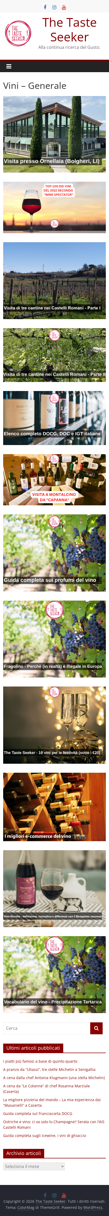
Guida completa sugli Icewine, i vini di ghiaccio (44, 1135)
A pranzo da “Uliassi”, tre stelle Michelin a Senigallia (49, 1069)
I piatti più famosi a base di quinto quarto (40, 1061)
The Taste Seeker (69, 29)
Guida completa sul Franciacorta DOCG (37, 1113)
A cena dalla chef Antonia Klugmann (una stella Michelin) (54, 1077)
